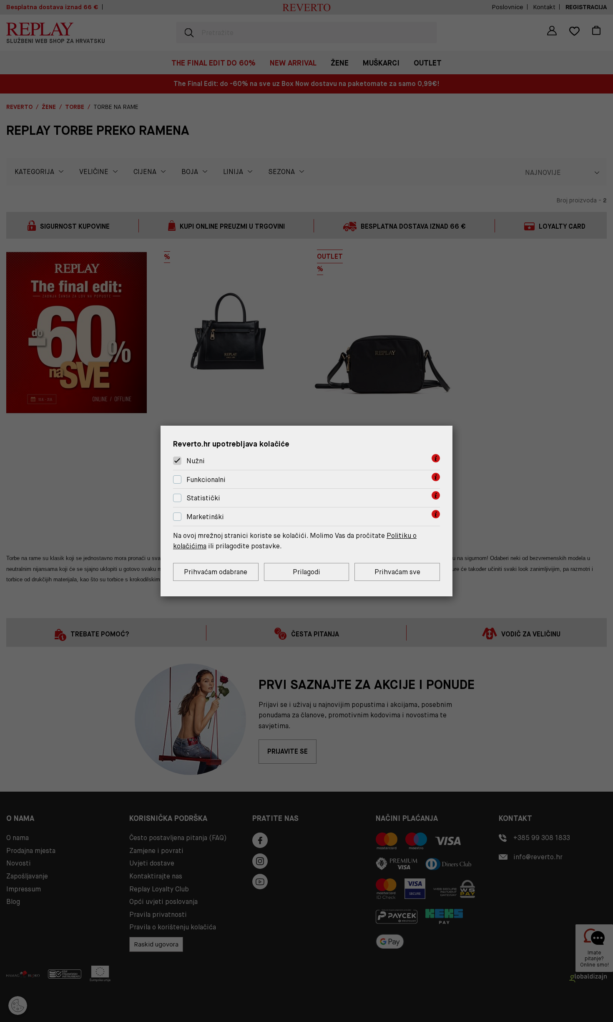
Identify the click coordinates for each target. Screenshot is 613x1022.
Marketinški (205, 516)
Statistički (203, 498)
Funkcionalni (206, 479)
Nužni (195, 461)
